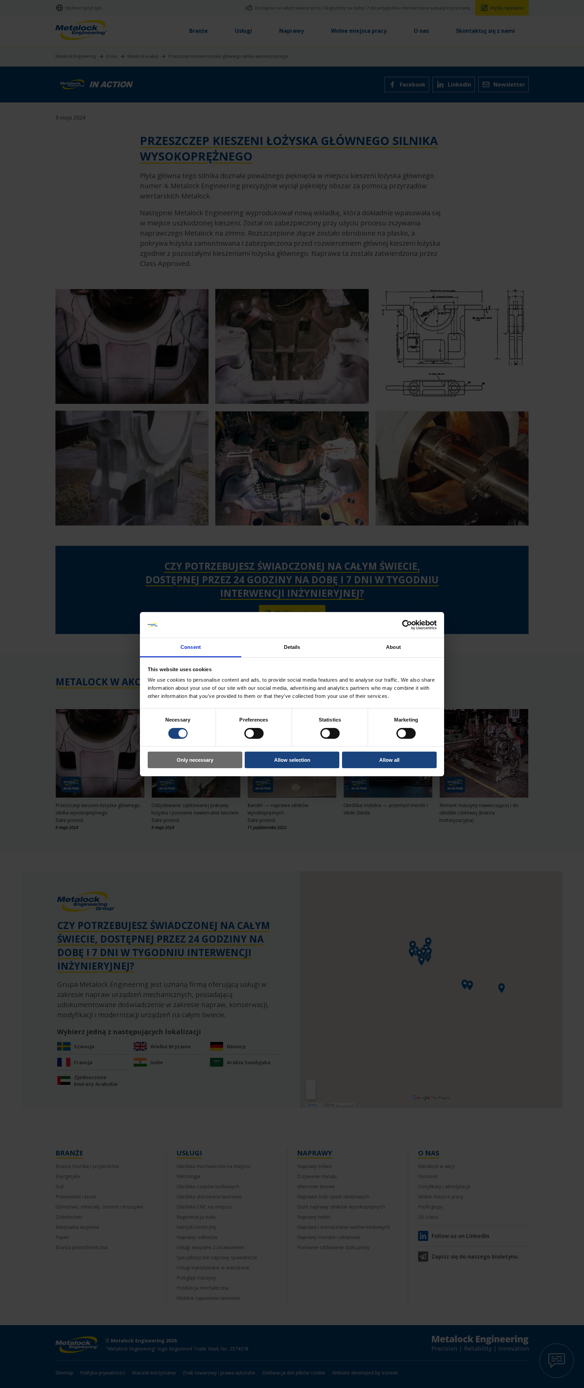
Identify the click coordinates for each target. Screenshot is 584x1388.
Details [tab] (292, 647)
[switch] (254, 733)
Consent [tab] (190, 647)
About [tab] (393, 647)
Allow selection (292, 760)
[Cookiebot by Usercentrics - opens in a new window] (407, 625)
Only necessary (195, 760)
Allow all (389, 760)
